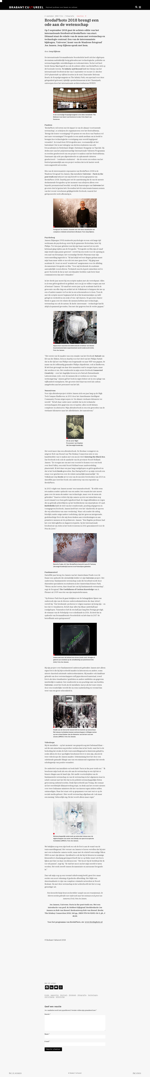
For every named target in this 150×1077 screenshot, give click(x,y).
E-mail (47, 1041)
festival (63, 995)
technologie (93, 995)
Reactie (48, 1014)
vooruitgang (49, 997)
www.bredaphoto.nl (94, 922)
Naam (47, 1034)
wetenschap (60, 997)
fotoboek (72, 995)
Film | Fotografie (66, 16)
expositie (55, 995)
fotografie (82, 995)
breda (47, 995)
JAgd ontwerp (137, 1073)
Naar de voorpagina (15, 1073)
